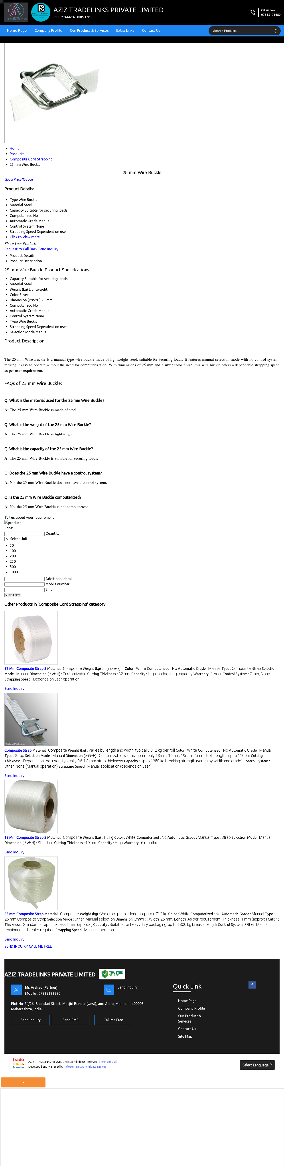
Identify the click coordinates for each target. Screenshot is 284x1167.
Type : (241, 669)
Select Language (255, 1065)
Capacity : (162, 674)
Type (14, 321)
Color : (135, 669)
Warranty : (207, 674)
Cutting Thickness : (108, 674)
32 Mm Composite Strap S (25, 669)
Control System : (246, 674)
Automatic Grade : (199, 669)
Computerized (21, 305)
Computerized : (162, 669)
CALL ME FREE (40, 946)
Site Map (185, 1036)
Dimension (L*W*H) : (58, 674)
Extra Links (125, 30)
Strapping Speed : (41, 679)
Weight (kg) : (103, 669)
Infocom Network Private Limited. (86, 1066)
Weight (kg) (19, 289)
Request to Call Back (20, 249)
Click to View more (25, 237)
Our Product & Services (89, 30)
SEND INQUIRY (16, 946)
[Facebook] (252, 988)
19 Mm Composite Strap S (25, 837)
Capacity (17, 279)
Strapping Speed (23, 327)
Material (16, 284)
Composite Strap (18, 750)
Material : (64, 669)
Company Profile (48, 30)
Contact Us (151, 30)
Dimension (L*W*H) (25, 300)
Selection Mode (22, 332)
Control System (22, 316)
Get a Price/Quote (18, 179)
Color (14, 295)
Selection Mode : (45, 756)
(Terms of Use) (108, 1061)
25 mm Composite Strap (23, 914)
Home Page (17, 30)
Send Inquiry (48, 249)
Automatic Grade (23, 311)
